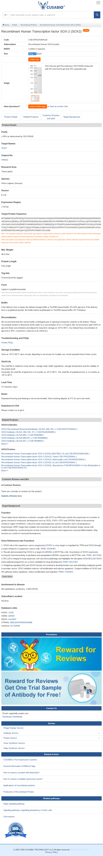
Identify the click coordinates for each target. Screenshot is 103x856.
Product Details (11, 117)
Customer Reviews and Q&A (51, 117)
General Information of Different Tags (19, 766)
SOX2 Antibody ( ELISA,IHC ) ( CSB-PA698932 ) (22, 441)
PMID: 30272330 (94, 555)
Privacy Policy (51, 852)
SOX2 (4, 148)
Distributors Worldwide (11, 717)
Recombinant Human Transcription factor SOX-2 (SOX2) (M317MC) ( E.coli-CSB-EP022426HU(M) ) (45, 453)
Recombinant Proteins (29, 25)
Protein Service (10, 738)
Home (6, 25)
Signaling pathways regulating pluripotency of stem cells (27, 810)
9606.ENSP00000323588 (21, 622)
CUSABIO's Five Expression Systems (20, 760)
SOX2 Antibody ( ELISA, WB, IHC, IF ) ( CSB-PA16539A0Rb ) (28, 432)
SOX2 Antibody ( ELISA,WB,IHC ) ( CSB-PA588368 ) (24, 438)
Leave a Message (37, 106)
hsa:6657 (12, 619)
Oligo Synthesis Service (14, 748)
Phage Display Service (13, 728)
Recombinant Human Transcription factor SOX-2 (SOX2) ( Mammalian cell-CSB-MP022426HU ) (43, 459)
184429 (11, 616)
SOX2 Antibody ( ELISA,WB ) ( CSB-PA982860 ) (22, 435)
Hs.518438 (15, 626)
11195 (11, 612)
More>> (4, 444)
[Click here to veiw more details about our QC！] (16, 830)
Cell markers (9, 816)
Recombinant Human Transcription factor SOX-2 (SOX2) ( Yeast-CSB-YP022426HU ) (39, 456)
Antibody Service (10, 733)
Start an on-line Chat (59, 106)
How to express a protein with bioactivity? (21, 772)
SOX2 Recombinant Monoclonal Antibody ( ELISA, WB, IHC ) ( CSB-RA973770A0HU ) (39, 429)
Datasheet (41, 49)
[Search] (97, 14)
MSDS (32, 49)
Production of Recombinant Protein (18, 792)
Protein (14, 25)
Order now (34, 59)
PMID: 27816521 (66, 572)
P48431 (4, 160)
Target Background (71, 117)
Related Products (30, 117)
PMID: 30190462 (48, 549)
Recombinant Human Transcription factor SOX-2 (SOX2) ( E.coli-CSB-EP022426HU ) (38, 462)
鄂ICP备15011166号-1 (80, 850)
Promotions (51, 634)
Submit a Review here (11, 496)
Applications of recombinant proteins (19, 785)
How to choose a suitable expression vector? (23, 779)
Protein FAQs (7, 342)
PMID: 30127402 (70, 562)
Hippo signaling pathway (14, 804)
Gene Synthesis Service (14, 743)
